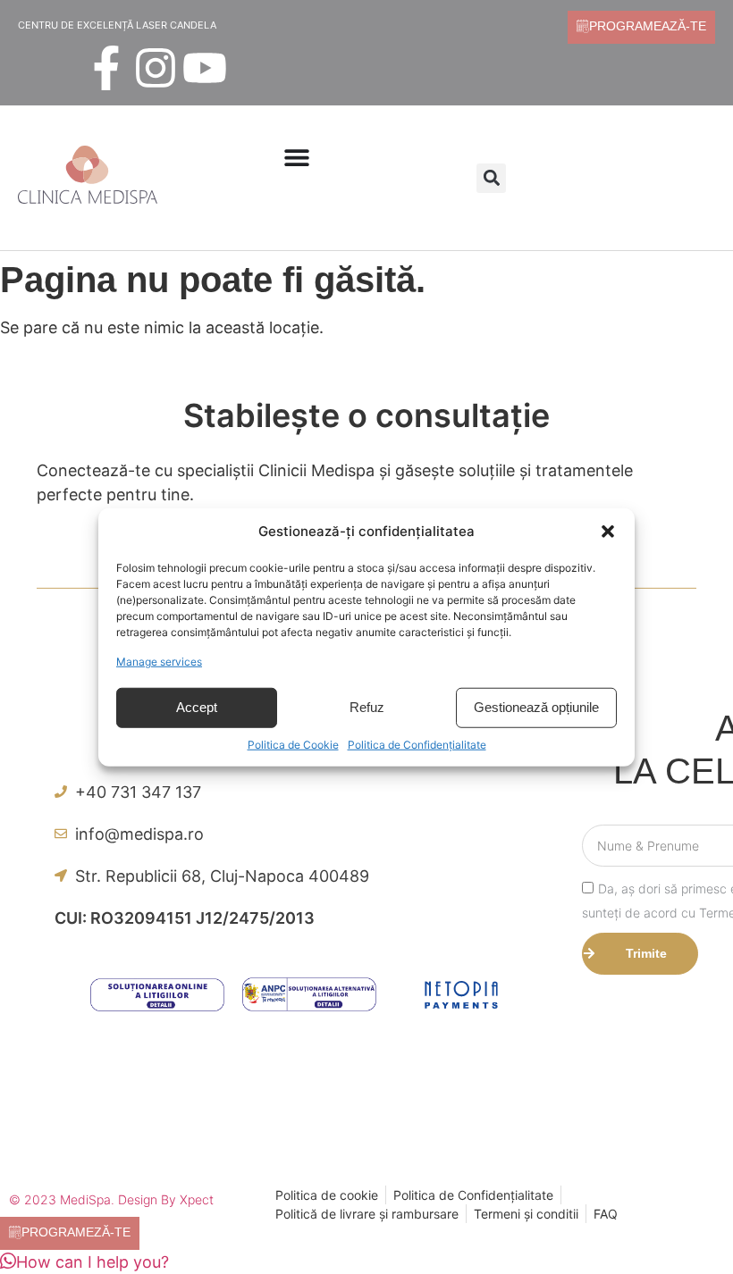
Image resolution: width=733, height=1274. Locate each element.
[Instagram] (155, 68)
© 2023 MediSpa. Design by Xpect (111, 1199)
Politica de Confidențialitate (417, 743)
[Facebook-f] (106, 68)
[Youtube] (204, 68)
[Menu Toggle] (296, 157)
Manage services (159, 660)
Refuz (367, 707)
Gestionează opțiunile (536, 707)
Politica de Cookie (293, 743)
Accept (196, 707)
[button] (608, 532)
